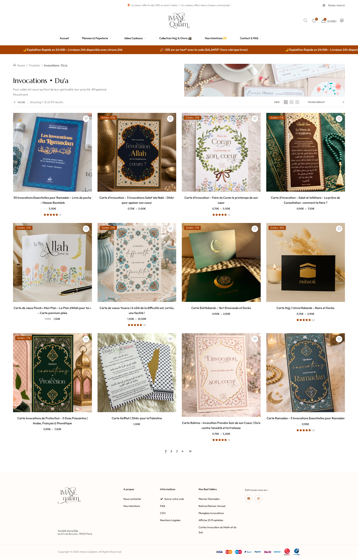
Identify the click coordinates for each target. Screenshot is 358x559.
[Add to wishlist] (86, 118)
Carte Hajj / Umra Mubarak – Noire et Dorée (306, 308)
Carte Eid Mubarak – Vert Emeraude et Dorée (221, 308)
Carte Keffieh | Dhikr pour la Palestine (137, 418)
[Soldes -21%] (52, 262)
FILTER (21, 102)
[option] (167, 49)
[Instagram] (258, 498)
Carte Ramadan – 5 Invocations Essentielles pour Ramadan (306, 418)
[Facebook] (248, 498)
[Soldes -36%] (305, 262)
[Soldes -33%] (137, 152)
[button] (52, 324)
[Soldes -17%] (305, 152)
